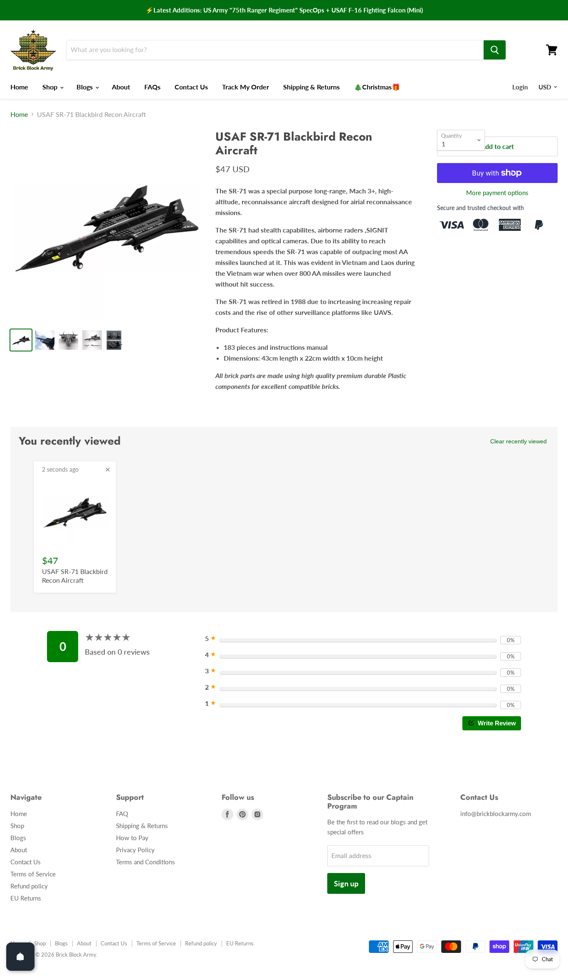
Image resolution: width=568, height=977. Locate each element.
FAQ (122, 813)
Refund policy (29, 886)
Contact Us (191, 87)
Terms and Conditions (145, 862)
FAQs (152, 87)
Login (520, 87)
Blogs (85, 87)
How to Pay (132, 837)
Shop (50, 87)
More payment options (497, 192)
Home (19, 87)
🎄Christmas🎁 (377, 87)
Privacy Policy (135, 849)
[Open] (20, 956)
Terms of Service (33, 874)
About (121, 87)
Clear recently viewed (518, 441)
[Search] (495, 49)
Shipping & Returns (311, 87)
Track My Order (245, 87)
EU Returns (25, 898)
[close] (108, 469)
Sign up (346, 883)
